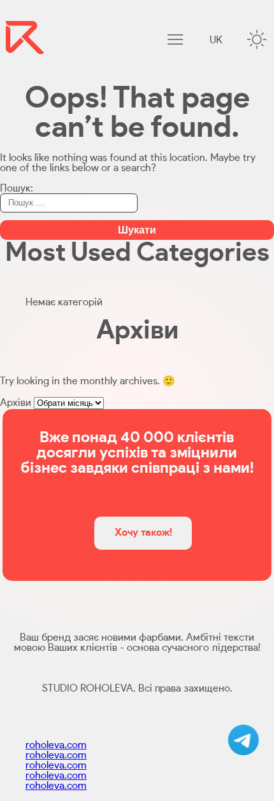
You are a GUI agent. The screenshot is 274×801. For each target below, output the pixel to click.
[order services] (243, 740)
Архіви (15, 403)
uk (216, 40)
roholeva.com (56, 745)
